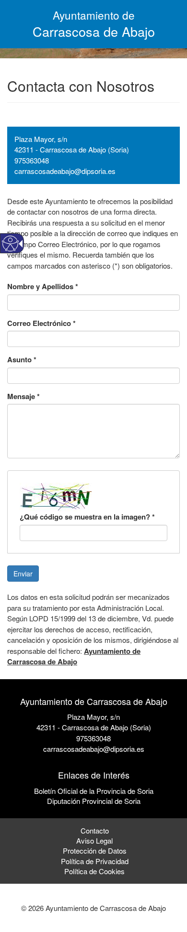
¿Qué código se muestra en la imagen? (87, 517)
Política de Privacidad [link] (95, 861)
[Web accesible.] (10, 243)
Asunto (21, 360)
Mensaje (23, 396)
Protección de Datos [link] (95, 850)
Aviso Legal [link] (94, 840)
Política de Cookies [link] (94, 871)
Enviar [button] (23, 573)
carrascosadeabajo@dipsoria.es (65, 171)
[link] (94, 760)
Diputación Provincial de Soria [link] (93, 801)
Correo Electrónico (41, 323)
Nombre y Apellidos (42, 287)
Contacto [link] (95, 830)
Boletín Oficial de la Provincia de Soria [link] (93, 791)
